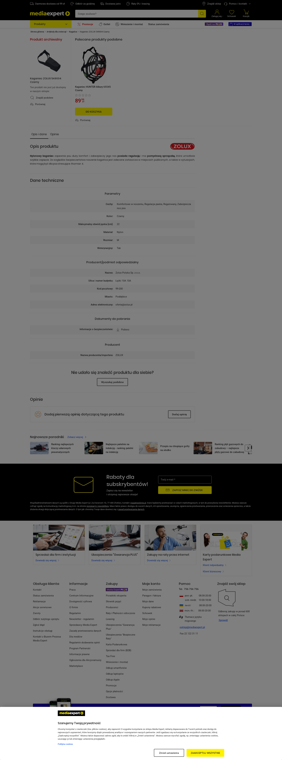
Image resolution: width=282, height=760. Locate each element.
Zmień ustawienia (169, 752)
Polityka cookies (65, 744)
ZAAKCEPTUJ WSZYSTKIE (205, 752)
